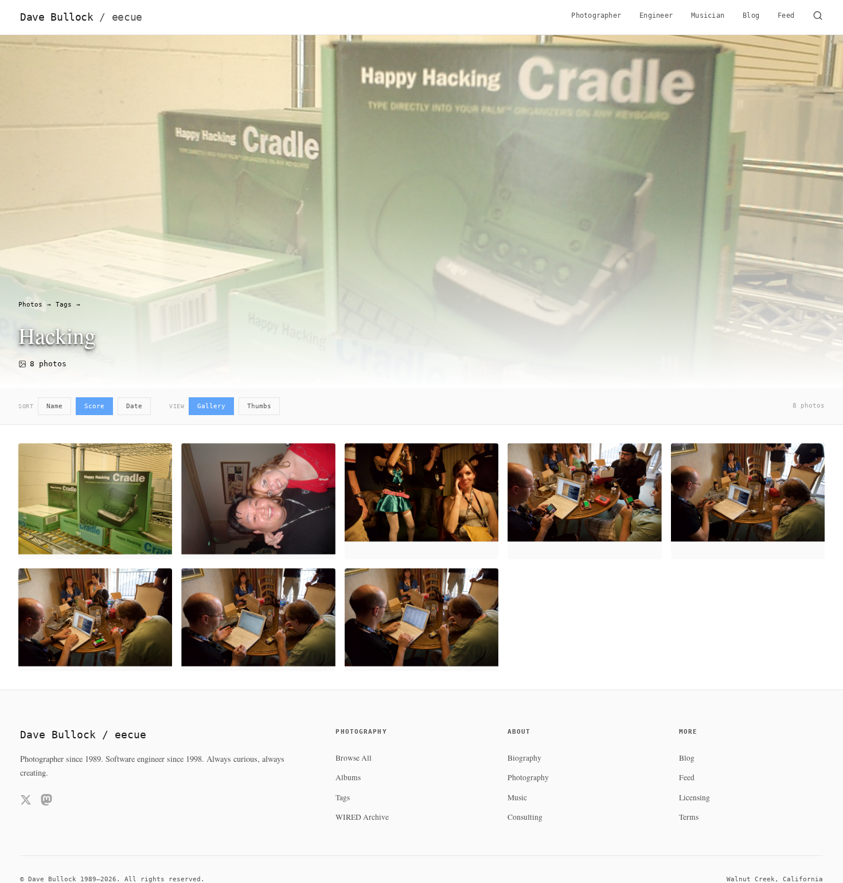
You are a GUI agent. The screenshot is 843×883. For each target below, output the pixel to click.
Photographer (596, 15)
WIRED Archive (362, 817)
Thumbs (259, 406)
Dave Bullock (81, 17)
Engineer (656, 15)
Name (54, 406)
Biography (524, 758)
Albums (348, 777)
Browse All (353, 758)
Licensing (694, 797)
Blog (751, 15)
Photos (30, 304)
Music (517, 797)
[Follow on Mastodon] (46, 802)
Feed (786, 15)
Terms (688, 817)
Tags (64, 304)
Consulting (525, 817)
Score (94, 406)
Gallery (211, 406)
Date (134, 406)
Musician (707, 15)
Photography (528, 777)
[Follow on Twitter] (26, 802)
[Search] (818, 17)
